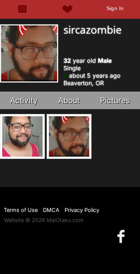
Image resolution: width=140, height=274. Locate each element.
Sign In (115, 8)
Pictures (115, 100)
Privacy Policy (82, 210)
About (69, 100)
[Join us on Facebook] (122, 236)
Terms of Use (21, 210)
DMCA (51, 210)
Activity (24, 100)
